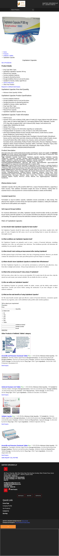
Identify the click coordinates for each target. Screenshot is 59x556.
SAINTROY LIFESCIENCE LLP (50, 4)
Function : (37, 359)
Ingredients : (33, 392)
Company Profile (7, 506)
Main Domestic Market (9, 136)
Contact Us (6, 511)
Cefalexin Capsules (7, 416)
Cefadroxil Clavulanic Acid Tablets (11, 387)
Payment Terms (7, 119)
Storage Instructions (9, 102)
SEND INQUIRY (6, 457)
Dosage (5, 108)
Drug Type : (32, 361)
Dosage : (15, 361)
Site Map (5, 513)
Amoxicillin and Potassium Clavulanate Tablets (15, 355)
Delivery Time (7, 127)
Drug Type (6, 106)
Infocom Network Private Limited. (22, 522)
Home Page (6, 503)
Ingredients (6, 111)
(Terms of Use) (25, 520)
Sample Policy (7, 129)
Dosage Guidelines (8, 100)
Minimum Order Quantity (10, 92)
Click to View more (8, 82)
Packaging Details (8, 130)
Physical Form (7, 109)
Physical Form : (33, 390)
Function (5, 98)
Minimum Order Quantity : (48, 355)
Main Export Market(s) (9, 132)
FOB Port (5, 117)
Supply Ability (7, 125)
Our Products (6, 508)
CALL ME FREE (14, 457)
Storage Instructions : (40, 357)
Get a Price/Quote (6, 62)
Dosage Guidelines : (15, 359)
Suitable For (6, 104)
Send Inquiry (16, 86)
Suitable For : (14, 357)
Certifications (7, 147)
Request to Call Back (7, 86)
